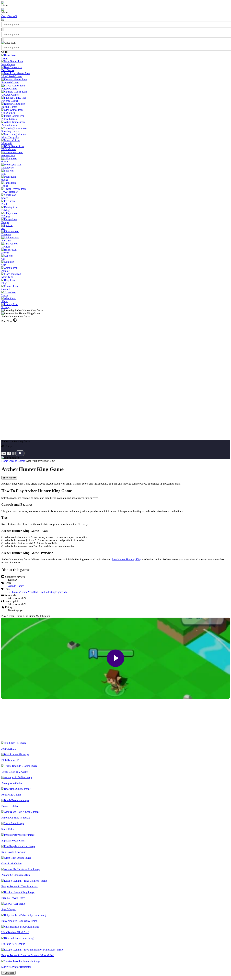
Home (4, 460)
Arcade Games (17, 460)
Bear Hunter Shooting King (126, 559)
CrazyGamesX (9, 16)
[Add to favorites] (13, 453)
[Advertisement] (26, 720)
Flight (58, 592)
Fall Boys (39, 592)
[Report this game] (20, 453)
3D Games (14, 592)
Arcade (23, 592)
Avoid (30, 592)
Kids (64, 592)
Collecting (49, 592)
